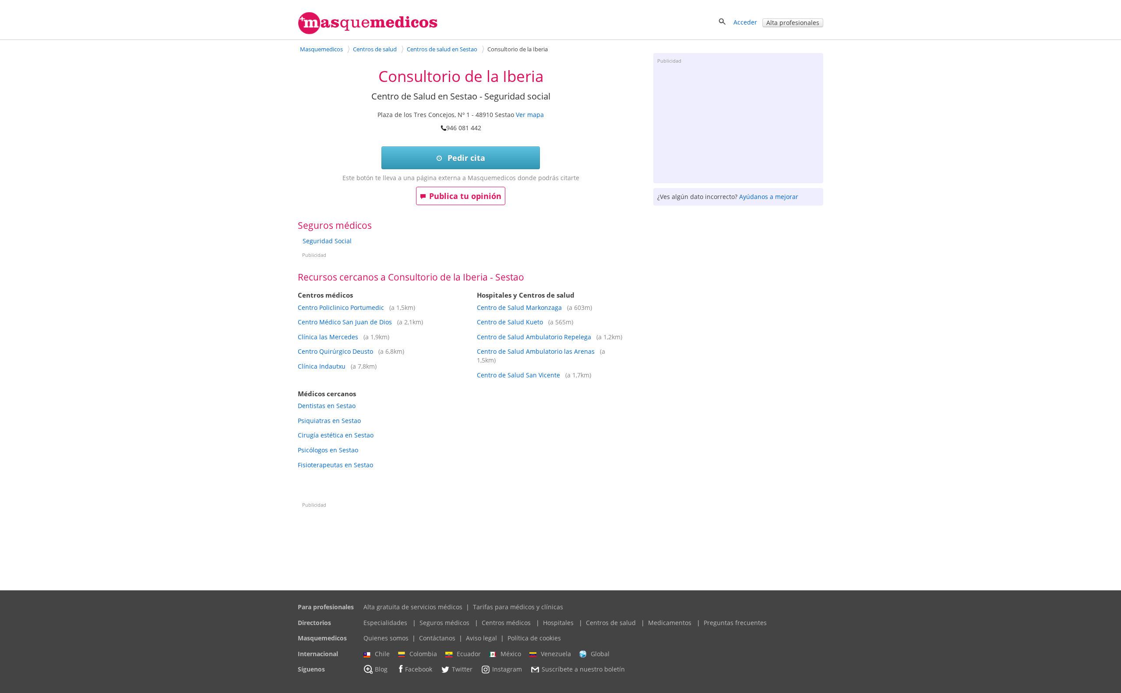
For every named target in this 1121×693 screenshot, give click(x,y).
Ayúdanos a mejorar (768, 196)
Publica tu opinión (465, 196)
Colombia (423, 654)
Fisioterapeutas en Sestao (335, 465)
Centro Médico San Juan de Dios (345, 322)
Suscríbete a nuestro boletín (583, 669)
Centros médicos (506, 622)
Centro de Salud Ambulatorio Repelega (534, 337)
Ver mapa (530, 114)
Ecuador (469, 654)
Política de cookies (534, 638)
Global (600, 654)
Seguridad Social (327, 241)
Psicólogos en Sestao (328, 450)
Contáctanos (437, 638)
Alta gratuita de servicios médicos (412, 607)
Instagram (507, 669)
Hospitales (558, 622)
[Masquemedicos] (368, 32)
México (511, 654)
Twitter (462, 669)
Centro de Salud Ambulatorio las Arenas (536, 351)
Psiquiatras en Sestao (329, 420)
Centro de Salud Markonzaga (519, 307)
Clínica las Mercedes (328, 337)
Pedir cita (465, 158)
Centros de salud (611, 622)
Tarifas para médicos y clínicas (518, 607)
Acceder (745, 22)
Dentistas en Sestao (327, 406)
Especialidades (385, 622)
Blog (381, 669)
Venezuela (556, 654)
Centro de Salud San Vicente (518, 375)
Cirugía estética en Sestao (336, 435)
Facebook (418, 669)
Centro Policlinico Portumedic (341, 307)
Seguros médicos (444, 622)
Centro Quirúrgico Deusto (335, 351)
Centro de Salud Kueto (510, 322)
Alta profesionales (792, 22)
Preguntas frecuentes (735, 622)
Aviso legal (481, 638)
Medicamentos (669, 622)
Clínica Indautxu (321, 366)
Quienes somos (386, 638)
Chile (382, 654)
